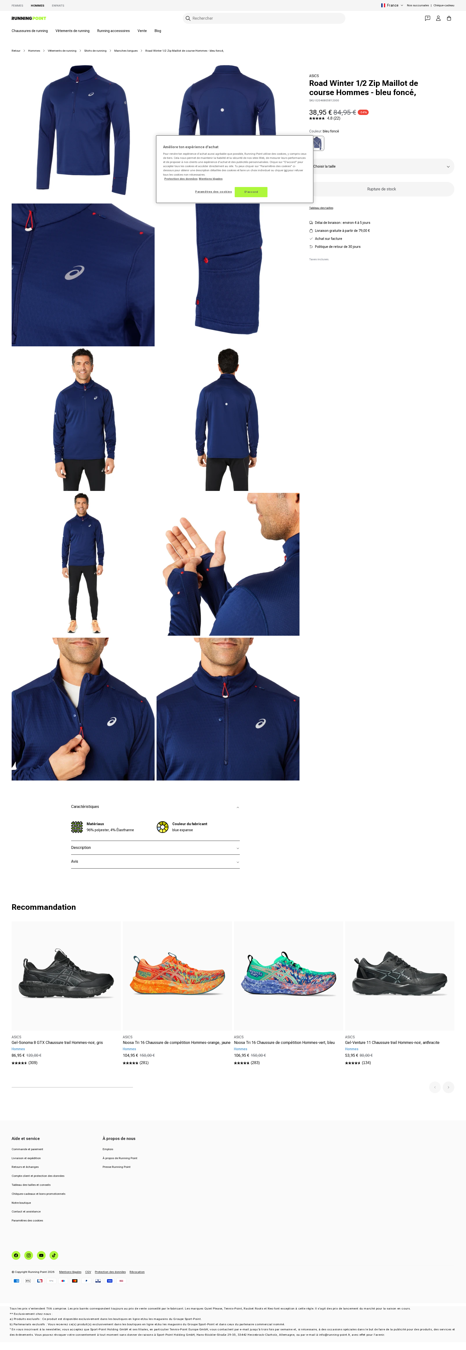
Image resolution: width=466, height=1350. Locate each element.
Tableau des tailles (321, 208)
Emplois (108, 1149)
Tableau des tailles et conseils (31, 1185)
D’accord (251, 192)
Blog (158, 31)
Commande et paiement (27, 1149)
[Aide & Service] (427, 18)
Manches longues (126, 50)
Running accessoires (113, 31)
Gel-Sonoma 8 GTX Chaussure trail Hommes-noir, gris (57, 1042)
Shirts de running (95, 50)
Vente (142, 31)
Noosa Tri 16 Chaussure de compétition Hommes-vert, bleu (284, 1042)
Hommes (37, 5)
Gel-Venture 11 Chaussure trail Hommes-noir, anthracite (392, 1042)
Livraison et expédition (26, 1158)
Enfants (58, 5)
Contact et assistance (26, 1211)
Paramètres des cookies (27, 1220)
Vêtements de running (73, 31)
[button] (435, 1087)
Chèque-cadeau (443, 5)
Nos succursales (418, 5)
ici (285, 170)
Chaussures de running (30, 31)
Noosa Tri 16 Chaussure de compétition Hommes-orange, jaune (177, 1042)
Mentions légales (70, 1272)
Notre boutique (21, 1202)
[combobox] (264, 18)
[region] (235, 169)
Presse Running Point (117, 1167)
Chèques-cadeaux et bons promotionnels (38, 1193)
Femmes (17, 5)
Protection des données (110, 1272)
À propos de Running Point (120, 1158)
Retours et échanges (25, 1167)
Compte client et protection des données (38, 1176)
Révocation (137, 1272)
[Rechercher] (188, 18)
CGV (88, 1272)
